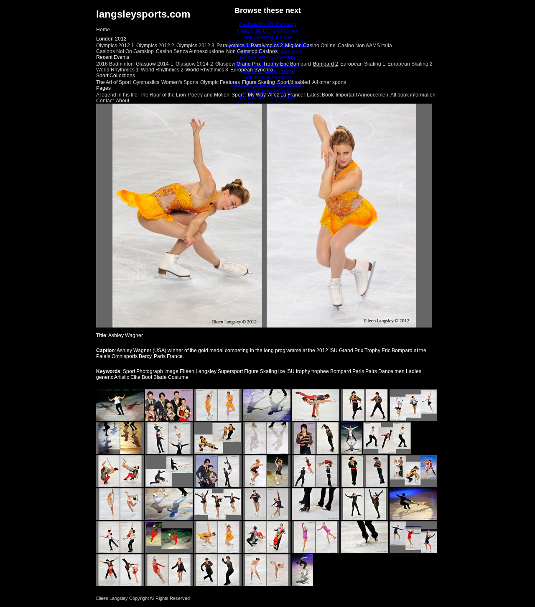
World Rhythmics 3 (207, 70)
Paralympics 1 (233, 45)
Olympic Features (220, 82)
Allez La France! (286, 95)
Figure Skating (258, 82)
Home (103, 30)
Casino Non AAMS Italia (365, 45)
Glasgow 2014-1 (154, 64)
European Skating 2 (410, 64)
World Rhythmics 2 (162, 70)
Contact (105, 101)
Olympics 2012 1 (115, 45)
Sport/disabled (293, 82)
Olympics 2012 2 (155, 45)
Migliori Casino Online (310, 45)
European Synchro (251, 70)
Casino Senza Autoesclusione (190, 51)
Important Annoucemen (362, 95)
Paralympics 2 (267, 45)
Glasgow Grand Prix (238, 64)
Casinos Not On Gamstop (125, 51)
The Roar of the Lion (163, 95)
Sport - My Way (249, 95)
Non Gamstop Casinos (252, 51)
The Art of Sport (113, 82)
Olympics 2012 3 (195, 45)
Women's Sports (179, 82)
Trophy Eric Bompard (287, 64)
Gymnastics (146, 82)
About (122, 101)
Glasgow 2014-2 (194, 64)
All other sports (329, 82)
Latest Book (320, 95)
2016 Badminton (115, 64)
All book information (413, 95)
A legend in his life (117, 95)
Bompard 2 (325, 64)
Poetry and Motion (208, 95)
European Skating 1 (362, 64)
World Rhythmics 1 (117, 70)
